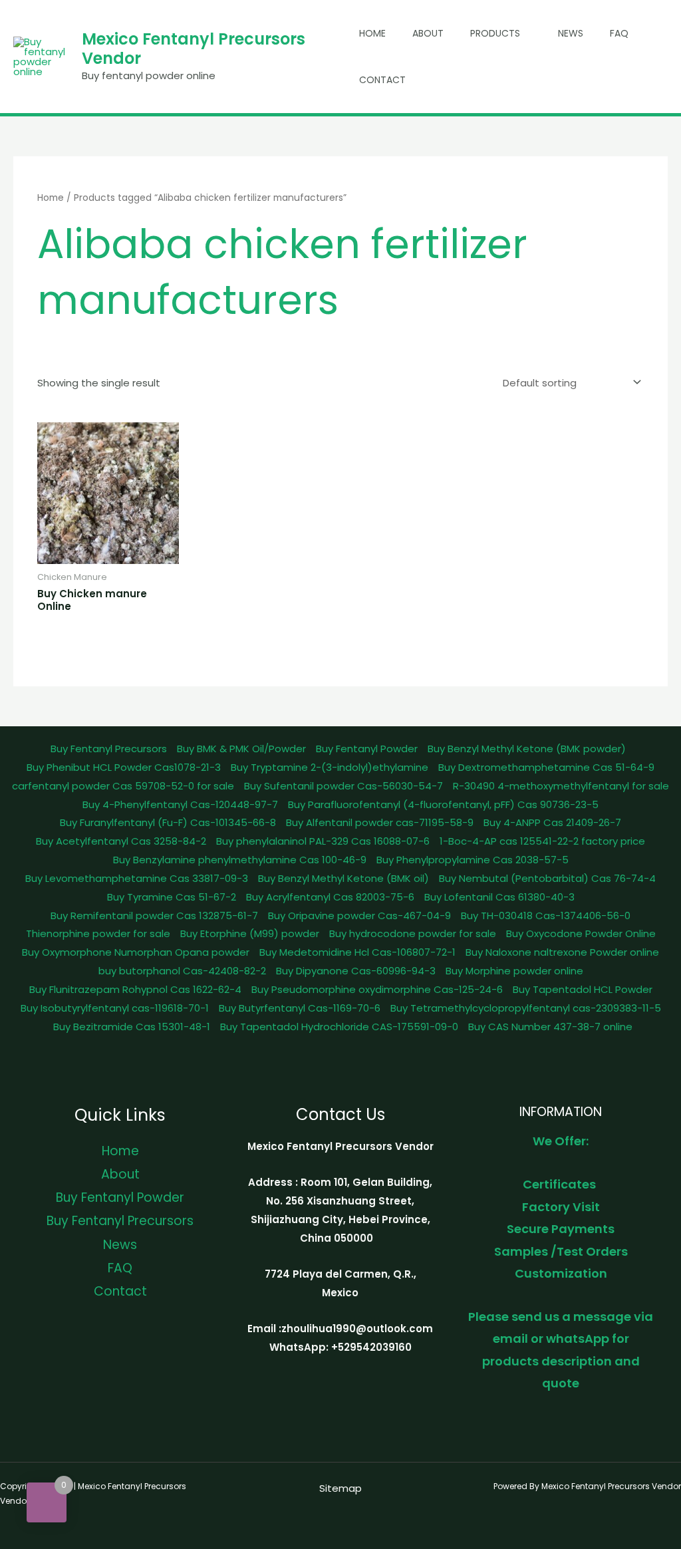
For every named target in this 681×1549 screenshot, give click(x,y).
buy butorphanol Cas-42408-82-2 (182, 971)
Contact (382, 79)
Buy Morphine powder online (514, 971)
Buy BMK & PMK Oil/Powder (241, 749)
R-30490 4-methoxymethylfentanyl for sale (561, 786)
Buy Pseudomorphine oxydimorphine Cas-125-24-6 (377, 989)
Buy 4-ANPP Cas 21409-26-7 (552, 822)
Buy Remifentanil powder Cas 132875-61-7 (154, 915)
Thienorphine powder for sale (98, 933)
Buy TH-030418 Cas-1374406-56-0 (545, 915)
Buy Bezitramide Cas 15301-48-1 (131, 1027)
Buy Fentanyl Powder (367, 749)
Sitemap (340, 1488)
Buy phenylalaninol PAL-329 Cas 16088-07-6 (323, 841)
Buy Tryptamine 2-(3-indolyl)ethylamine (329, 767)
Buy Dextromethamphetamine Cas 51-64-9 (546, 767)
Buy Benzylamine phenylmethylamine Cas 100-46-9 (239, 860)
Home (372, 33)
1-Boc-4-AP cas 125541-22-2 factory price (542, 841)
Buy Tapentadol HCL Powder (582, 989)
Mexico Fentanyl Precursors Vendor (193, 48)
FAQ (619, 33)
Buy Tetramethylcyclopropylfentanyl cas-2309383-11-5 (525, 1008)
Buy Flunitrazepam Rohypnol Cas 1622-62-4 (135, 989)
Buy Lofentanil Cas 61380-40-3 (499, 897)
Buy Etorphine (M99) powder (249, 933)
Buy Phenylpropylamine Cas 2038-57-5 (472, 860)
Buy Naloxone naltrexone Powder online (562, 952)
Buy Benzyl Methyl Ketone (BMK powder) (527, 749)
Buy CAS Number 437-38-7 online (550, 1027)
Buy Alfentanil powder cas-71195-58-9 (380, 822)
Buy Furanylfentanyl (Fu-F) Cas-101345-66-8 (168, 822)
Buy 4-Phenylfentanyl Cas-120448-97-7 (180, 804)
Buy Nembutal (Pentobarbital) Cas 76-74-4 (547, 878)
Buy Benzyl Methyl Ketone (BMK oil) (343, 878)
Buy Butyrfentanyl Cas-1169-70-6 (299, 1008)
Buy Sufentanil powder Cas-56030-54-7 (343, 786)
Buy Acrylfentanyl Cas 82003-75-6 (330, 897)
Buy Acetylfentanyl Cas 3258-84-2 (121, 841)
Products (495, 33)
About (428, 33)
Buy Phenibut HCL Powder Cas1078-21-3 (124, 767)
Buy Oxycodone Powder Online (581, 933)
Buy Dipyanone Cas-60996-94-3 (356, 971)
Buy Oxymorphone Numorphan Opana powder (135, 952)
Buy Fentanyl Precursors (109, 749)
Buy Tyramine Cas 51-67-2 (171, 897)
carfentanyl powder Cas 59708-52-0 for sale (123, 786)
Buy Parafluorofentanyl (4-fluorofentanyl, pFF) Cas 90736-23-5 (443, 804)
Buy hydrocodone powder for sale (412, 933)
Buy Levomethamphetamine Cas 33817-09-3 (136, 878)
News (570, 33)
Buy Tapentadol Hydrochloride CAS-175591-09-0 (339, 1027)
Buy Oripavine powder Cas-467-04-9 (359, 915)
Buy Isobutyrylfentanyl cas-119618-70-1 (115, 1008)
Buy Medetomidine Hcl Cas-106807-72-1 (357, 952)
